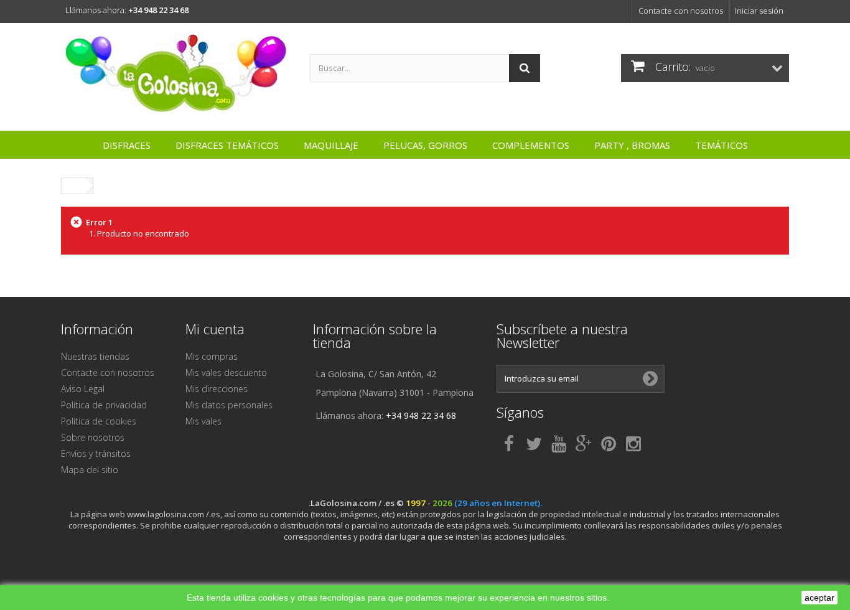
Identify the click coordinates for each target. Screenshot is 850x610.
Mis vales (203, 421)
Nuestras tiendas (95, 356)
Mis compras (211, 356)
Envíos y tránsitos (96, 453)
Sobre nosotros (92, 437)
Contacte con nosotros (680, 10)
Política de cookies (98, 421)
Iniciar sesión (759, 10)
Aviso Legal (83, 389)
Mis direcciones (216, 389)
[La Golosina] (176, 73)
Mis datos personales (229, 405)
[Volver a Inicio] (74, 186)
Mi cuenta (215, 328)
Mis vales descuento (226, 372)
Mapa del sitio (89, 470)
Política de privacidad (104, 405)
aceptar (819, 598)
